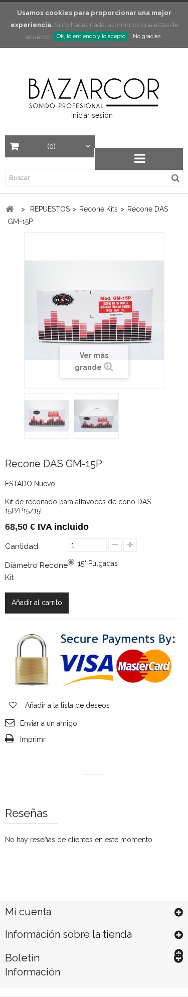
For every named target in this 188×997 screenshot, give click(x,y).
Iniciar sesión (92, 115)
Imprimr (33, 739)
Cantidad (21, 546)
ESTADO (18, 484)
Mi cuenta (28, 912)
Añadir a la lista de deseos (66, 705)
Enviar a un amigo (48, 723)
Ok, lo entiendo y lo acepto (91, 36)
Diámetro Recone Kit (36, 571)
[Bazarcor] (94, 92)
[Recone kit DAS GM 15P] (46, 416)
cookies (58, 13)
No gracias (146, 36)
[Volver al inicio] (10, 209)
